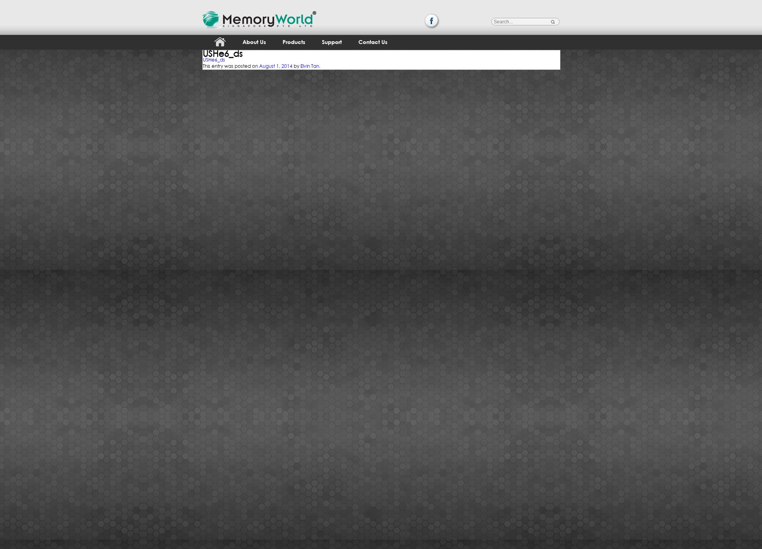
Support (332, 41)
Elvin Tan (309, 66)
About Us (254, 41)
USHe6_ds (214, 60)
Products (294, 41)
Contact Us (372, 41)
